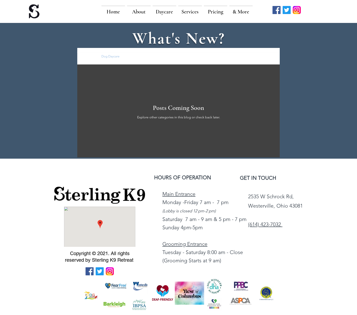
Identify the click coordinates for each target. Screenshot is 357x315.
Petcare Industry (139, 56)
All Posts (87, 56)
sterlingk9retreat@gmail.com (280, 243)
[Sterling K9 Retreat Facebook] (277, 10)
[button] (139, 10)
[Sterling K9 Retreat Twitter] (287, 10)
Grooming (165, 56)
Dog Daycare (110, 56)
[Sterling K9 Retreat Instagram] (297, 10)
